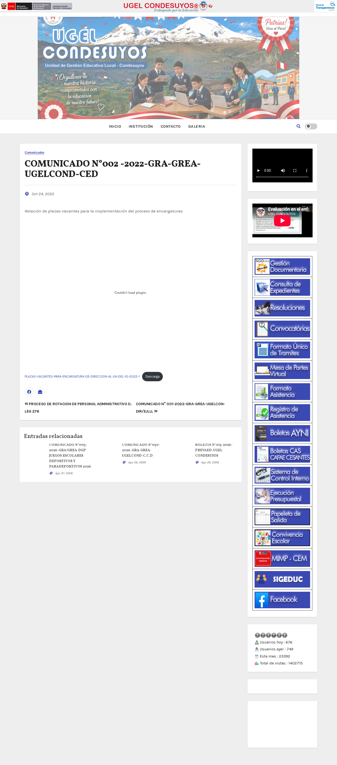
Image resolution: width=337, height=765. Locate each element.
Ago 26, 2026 (137, 462)
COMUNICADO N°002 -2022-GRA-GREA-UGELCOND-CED (113, 169)
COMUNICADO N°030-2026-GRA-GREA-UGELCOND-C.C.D (141, 450)
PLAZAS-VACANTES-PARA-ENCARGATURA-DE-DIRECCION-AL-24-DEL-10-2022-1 (82, 376)
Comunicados (34, 152)
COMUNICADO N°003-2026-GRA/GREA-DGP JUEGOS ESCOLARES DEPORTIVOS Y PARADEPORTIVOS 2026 (70, 456)
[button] (298, 126)
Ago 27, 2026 (64, 473)
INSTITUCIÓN (141, 126)
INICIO (115, 126)
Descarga (153, 376)
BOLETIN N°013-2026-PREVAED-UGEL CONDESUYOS (214, 450)
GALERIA (196, 126)
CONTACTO (171, 126)
